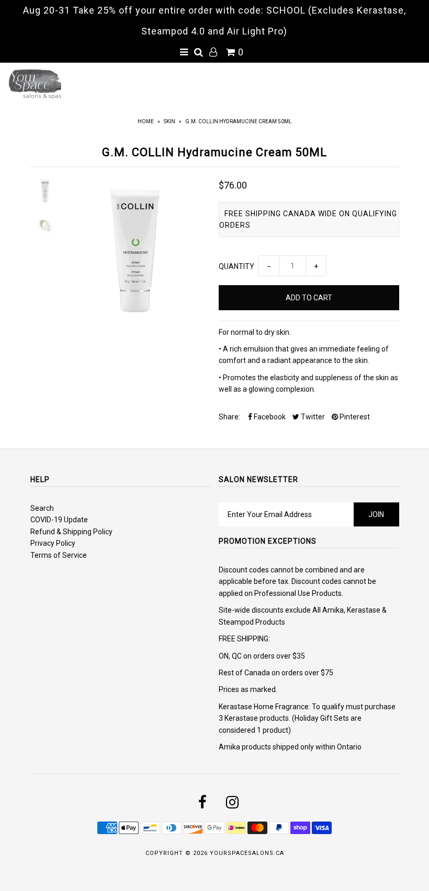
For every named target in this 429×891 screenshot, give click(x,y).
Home (146, 121)
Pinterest (354, 417)
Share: (229, 417)
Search (42, 508)
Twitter (312, 417)
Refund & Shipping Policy (71, 531)
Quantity (236, 266)
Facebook (269, 417)
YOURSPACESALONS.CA (247, 853)
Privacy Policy (52, 543)
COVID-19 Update (59, 519)
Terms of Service (58, 555)
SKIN (169, 121)
